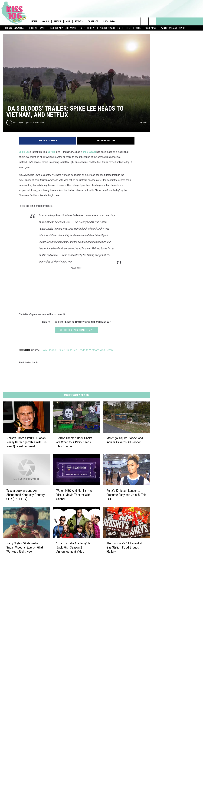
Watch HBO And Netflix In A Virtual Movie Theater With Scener (74, 495)
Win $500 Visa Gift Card (173, 28)
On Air (45, 21)
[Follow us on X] (144, 21)
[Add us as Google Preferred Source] (129, 21)
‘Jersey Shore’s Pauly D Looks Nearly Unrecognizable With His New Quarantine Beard (26, 442)
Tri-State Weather (14, 28)
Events (79, 21)
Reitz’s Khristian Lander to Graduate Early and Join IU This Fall (126, 495)
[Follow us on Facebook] (137, 21)
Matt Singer (18, 122)
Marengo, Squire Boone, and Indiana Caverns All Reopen (124, 440)
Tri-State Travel (37, 28)
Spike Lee (24, 151)
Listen (57, 21)
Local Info (109, 21)
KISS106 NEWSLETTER (110, 28)
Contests (93, 21)
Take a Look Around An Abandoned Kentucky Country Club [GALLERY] (25, 495)
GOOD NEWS (150, 28)
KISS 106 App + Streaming (63, 28)
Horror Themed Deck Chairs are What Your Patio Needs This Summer (74, 442)
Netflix (51, 151)
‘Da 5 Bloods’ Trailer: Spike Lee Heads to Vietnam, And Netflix (77, 350)
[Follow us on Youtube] (152, 21)
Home (34, 21)
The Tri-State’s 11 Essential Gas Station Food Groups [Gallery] (124, 547)
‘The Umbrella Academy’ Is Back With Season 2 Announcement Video (73, 547)
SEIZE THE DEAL (88, 28)
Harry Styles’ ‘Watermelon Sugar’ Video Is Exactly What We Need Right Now (24, 547)
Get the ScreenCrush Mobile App (76, 330)
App (68, 21)
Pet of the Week (133, 28)
